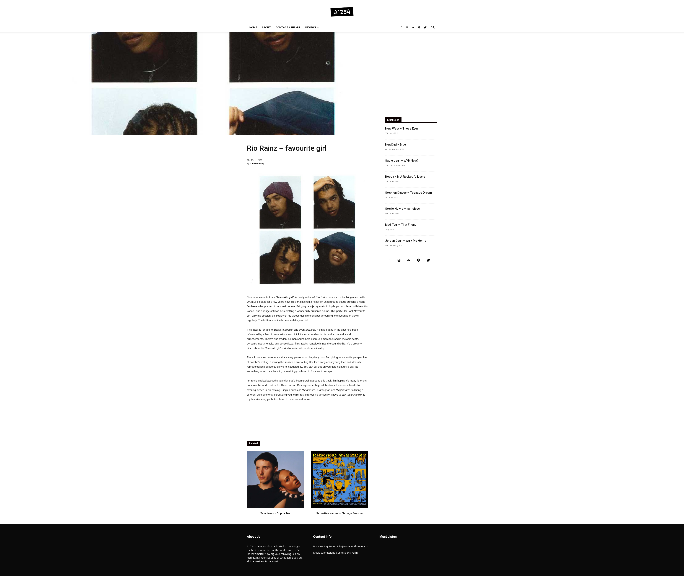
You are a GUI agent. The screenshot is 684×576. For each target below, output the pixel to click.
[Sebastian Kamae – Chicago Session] (339, 479)
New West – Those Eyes (402, 128)
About (266, 27)
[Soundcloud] (413, 27)
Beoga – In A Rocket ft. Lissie (405, 176)
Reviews (310, 27)
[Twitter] (425, 27)
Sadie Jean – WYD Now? (402, 160)
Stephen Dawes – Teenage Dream (408, 192)
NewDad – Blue (395, 144)
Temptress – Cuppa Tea (275, 513)
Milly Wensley (257, 163)
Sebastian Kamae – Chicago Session (339, 513)
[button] (433, 27)
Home (253, 27)
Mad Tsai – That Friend (400, 224)
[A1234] (342, 12)
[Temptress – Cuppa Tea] (275, 479)
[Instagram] (407, 27)
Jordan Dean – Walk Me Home (405, 240)
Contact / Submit (288, 27)
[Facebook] (401, 27)
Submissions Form (347, 552)
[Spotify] (419, 27)
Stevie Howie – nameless (402, 208)
